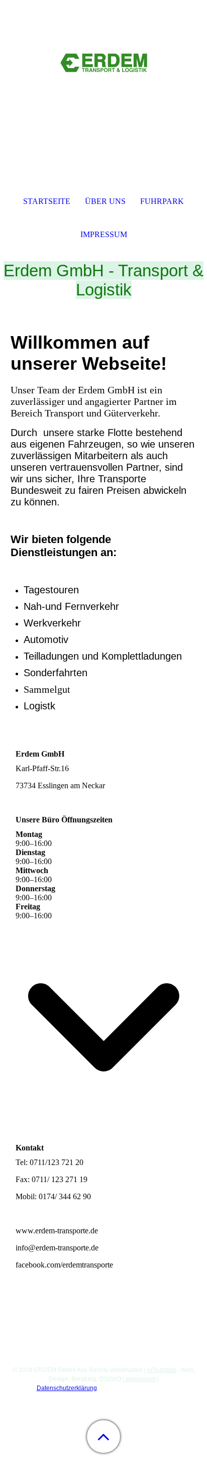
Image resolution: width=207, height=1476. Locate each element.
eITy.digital (162, 1370)
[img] (103, 63)
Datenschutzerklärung (67, 1388)
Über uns (105, 201)
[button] (103, 1436)
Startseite (46, 201)
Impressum (141, 1379)
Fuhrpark (162, 201)
